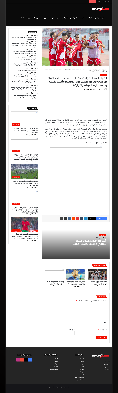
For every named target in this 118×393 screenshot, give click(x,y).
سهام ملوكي (101, 90)
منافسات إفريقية (79, 377)
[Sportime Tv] (101, 9)
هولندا (82, 372)
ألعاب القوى (65, 18)
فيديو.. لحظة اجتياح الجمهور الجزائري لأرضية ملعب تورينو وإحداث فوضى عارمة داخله (25, 183)
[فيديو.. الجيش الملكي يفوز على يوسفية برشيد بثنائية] (97, 274)
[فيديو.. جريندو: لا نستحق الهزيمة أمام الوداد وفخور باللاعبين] (54, 274)
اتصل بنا (107, 370)
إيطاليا (82, 369)
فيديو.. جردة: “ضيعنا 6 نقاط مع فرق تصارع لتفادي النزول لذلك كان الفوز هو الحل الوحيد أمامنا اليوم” (76, 283)
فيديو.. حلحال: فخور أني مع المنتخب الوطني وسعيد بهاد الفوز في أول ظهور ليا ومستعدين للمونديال (25, 210)
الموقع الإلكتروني (71, 330)
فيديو (29, 18)
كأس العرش (73, 18)
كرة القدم (89, 18)
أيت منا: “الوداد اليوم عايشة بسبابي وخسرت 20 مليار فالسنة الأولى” (88, 243)
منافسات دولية (80, 380)
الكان (82, 375)
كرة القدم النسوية (98, 18)
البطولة (82, 18)
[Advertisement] (41, 9)
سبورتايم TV (37, 18)
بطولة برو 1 (94, 69)
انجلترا (82, 361)
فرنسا (82, 364)
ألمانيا (82, 367)
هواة (56, 364)
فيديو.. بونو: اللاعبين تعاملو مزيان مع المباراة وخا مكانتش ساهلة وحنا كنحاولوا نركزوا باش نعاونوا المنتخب (26, 157)
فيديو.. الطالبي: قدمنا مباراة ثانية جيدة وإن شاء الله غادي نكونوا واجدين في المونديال (25, 131)
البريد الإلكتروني (102, 330)
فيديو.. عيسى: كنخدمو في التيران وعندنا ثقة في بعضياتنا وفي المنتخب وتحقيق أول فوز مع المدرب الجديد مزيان (25, 236)
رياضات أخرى (54, 18)
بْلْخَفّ (22, 18)
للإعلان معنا (106, 364)
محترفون (45, 18)
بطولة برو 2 (55, 361)
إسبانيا (82, 359)
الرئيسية (104, 69)
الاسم (105, 322)
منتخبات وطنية (54, 369)
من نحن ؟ (107, 367)
